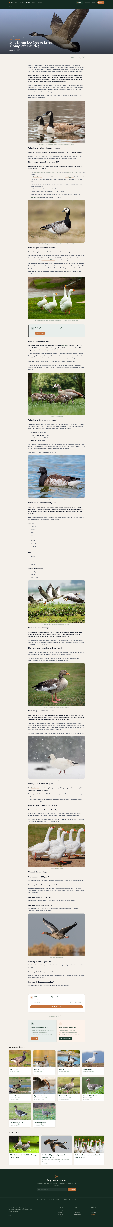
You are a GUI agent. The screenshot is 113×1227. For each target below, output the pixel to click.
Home (10, 37)
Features (40, 2)
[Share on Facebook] (79, 57)
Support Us (93, 1212)
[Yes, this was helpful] (59, 1016)
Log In (93, 2)
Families (60, 1212)
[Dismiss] (103, 7)
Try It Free (34, 1038)
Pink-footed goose (72, 172)
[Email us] (10, 1215)
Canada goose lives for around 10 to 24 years (46, 172)
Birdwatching (77, 1212)
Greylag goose (69, 177)
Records (60, 1217)
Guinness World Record (48, 260)
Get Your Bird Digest (56, 1199)
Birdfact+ (100, 2)
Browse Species (62, 1210)
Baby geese (64, 345)
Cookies (102, 1224)
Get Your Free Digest (65, 1038)
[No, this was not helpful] (63, 1016)
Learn (33, 2)
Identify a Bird (40, 333)
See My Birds (55, 1006)
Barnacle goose (37, 177)
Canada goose (35, 788)
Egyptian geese (35, 197)
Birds (21, 2)
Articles (28, 2)
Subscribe (72, 1189)
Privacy (97, 1224)
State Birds (60, 1214)
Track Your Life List (71, 1199)
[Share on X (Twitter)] (76, 57)
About (92, 1210)
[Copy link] (83, 57)
